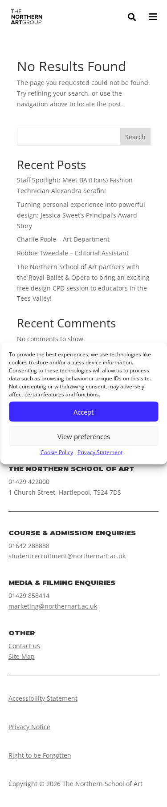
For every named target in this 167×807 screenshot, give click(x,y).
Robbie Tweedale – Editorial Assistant (73, 253)
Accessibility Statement (42, 698)
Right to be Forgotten (39, 755)
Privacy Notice (29, 726)
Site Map (21, 656)
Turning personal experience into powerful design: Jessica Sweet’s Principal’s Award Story (81, 215)
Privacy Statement (99, 452)
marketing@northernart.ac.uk (52, 606)
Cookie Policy (57, 452)
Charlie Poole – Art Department (63, 239)
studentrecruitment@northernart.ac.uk (67, 556)
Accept (83, 411)
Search (135, 137)
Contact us (24, 646)
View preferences (83, 436)
